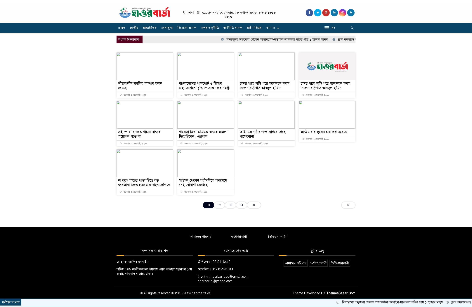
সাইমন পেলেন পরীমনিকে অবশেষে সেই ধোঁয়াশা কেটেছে (203, 182)
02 (219, 205)
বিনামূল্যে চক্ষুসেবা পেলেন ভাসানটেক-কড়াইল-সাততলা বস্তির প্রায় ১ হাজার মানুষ (269, 39)
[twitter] (317, 12)
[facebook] (309, 12)
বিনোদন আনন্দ (186, 28)
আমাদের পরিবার (200, 237)
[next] (254, 205)
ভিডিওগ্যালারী (277, 237)
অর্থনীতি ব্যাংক (232, 28)
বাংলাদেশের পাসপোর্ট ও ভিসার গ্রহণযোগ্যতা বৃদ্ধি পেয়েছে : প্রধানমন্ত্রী (204, 85)
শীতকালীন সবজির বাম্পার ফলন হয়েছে (140, 85)
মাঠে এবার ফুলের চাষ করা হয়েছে (324, 132)
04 (241, 205)
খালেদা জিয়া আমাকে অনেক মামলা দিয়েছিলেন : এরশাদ (203, 134)
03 (230, 205)
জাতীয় (134, 28)
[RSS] (351, 12)
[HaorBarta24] (145, 12)
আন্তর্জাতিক (150, 28)
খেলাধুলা (167, 28)
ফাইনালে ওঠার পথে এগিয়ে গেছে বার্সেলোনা (262, 134)
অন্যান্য (270, 28)
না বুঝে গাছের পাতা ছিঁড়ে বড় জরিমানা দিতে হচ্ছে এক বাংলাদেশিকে (144, 182)
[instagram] (326, 12)
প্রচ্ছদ (121, 28)
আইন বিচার (254, 28)
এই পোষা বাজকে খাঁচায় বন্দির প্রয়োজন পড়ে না (139, 134)
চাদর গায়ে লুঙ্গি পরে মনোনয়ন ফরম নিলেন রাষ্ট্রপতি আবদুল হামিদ (264, 85)
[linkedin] (334, 12)
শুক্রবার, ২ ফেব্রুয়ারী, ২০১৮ (135, 95)
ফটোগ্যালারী (239, 237)
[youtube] (342, 12)
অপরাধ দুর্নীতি (210, 28)
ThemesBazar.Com (340, 293)
